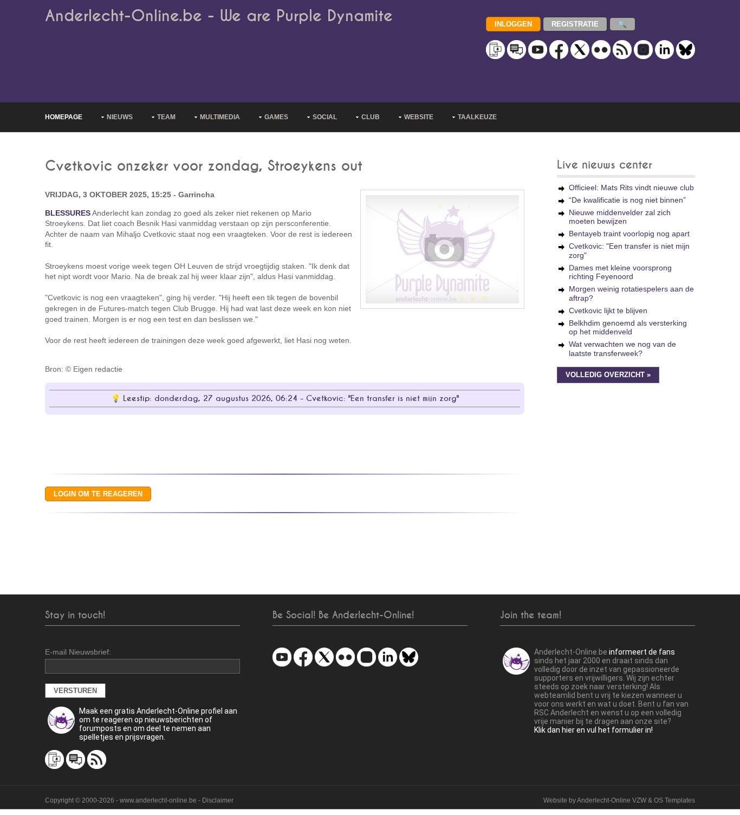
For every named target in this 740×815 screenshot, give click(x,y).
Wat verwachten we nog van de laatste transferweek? (622, 349)
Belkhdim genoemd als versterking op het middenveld (628, 328)
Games (276, 117)
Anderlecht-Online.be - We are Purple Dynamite (219, 16)
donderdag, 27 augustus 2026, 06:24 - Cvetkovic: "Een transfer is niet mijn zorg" (306, 398)
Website (418, 117)
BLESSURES (67, 213)
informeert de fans (642, 652)
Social (325, 117)
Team (166, 117)
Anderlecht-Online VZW (611, 800)
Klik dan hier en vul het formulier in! (593, 730)
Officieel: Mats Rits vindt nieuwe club (631, 187)
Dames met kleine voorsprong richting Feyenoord (620, 272)
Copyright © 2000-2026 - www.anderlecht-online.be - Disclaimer (139, 800)
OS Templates (674, 800)
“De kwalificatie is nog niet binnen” (627, 200)
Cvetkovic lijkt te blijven (608, 310)
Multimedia (220, 117)
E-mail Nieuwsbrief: (78, 652)
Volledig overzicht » (608, 375)
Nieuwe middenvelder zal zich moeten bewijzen (620, 217)
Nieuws (120, 117)
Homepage (63, 117)
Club (370, 117)
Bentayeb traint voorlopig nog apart (629, 233)
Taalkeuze (477, 117)
